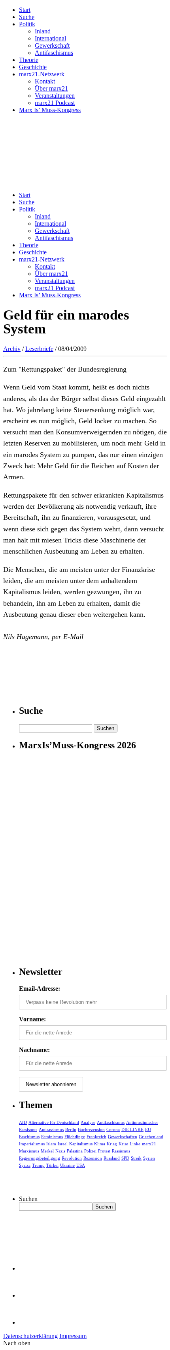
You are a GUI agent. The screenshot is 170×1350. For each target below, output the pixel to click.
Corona (113, 1129)
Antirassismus (51, 1129)
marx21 (149, 1143)
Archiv (12, 348)
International (50, 38)
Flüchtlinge (74, 1136)
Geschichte (33, 67)
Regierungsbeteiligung (39, 1158)
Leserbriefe (39, 348)
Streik (136, 1158)
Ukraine (67, 1165)
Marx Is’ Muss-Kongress (50, 110)
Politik (27, 24)
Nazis (60, 1151)
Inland (43, 31)
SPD (125, 1158)
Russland (112, 1158)
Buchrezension (91, 1129)
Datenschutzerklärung (30, 1336)
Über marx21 (51, 88)
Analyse (88, 1122)
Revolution (72, 1158)
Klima (99, 1143)
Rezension (92, 1158)
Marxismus (29, 1151)
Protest (104, 1151)
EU (148, 1129)
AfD (23, 1122)
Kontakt (45, 81)
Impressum (73, 1336)
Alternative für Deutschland (53, 1122)
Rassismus (121, 1151)
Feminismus (52, 1136)
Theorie (28, 59)
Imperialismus (32, 1143)
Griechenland (151, 1136)
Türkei (52, 1165)
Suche (26, 17)
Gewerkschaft (52, 45)
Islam (51, 1143)
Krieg (112, 1143)
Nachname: (34, 1049)
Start (24, 9)
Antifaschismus (54, 52)
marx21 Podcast (55, 102)
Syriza (24, 1165)
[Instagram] (31, 1322)
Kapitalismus (81, 1143)
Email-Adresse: (39, 988)
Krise (123, 1143)
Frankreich (96, 1136)
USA (80, 1165)
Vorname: (32, 1019)
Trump (38, 1165)
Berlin (70, 1129)
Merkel (47, 1151)
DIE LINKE (132, 1129)
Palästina (75, 1151)
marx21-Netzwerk (41, 74)
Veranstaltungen (55, 95)
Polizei (90, 1151)
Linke (135, 1143)
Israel (63, 1143)
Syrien (149, 1158)
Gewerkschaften (122, 1136)
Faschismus (29, 1136)
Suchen (28, 1198)
